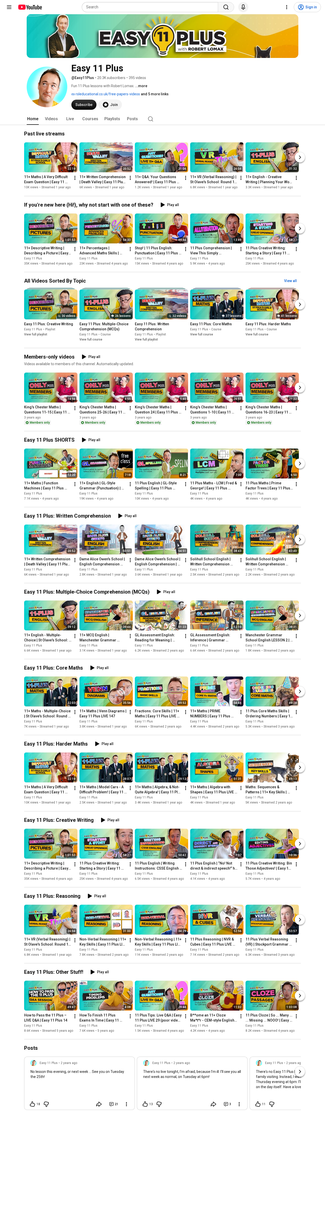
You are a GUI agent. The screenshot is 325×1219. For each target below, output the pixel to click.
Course (106, 334)
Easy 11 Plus (33, 258)
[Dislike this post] (46, 1104)
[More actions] (75, 178)
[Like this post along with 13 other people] (145, 1104)
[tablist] (162, 119)
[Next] (300, 157)
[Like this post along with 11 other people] (258, 1104)
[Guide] (9, 7)
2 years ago (69, 1063)
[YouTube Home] (29, 7)
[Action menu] (126, 1104)
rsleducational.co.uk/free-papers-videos (107, 94)
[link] (79, 1085)
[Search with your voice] (243, 7)
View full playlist (35, 334)
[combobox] (151, 7)
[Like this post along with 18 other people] (32, 1104)
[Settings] (287, 7)
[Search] (226, 7)
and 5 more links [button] (155, 94)
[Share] (99, 1104)
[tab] (33, 119)
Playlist (50, 329)
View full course (90, 339)
